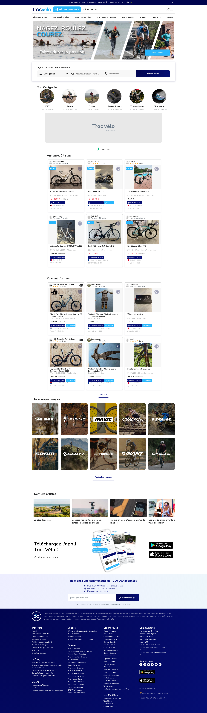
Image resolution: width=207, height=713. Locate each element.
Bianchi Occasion (110, 631)
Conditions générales (40, 636)
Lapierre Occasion (110, 658)
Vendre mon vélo (74, 634)
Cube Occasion (109, 647)
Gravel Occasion (74, 665)
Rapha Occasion (110, 672)
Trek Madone (108, 701)
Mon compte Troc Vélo (40, 634)
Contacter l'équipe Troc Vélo (42, 647)
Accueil (34, 631)
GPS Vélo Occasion (75, 690)
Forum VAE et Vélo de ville (149, 645)
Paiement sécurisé (74, 636)
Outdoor (157, 17)
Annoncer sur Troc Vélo (40, 685)
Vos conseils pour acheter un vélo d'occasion (152, 648)
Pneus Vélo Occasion (76, 684)
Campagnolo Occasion (112, 636)
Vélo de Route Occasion (77, 654)
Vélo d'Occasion (74, 649)
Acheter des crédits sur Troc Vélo (80, 639)
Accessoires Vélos (83, 17)
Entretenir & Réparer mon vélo (43, 676)
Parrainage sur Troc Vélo (148, 631)
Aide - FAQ (36, 650)
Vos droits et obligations (41, 645)
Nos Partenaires (38, 688)
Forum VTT (143, 642)
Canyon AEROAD (110, 706)
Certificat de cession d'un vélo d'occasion (47, 690)
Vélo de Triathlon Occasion (78, 657)
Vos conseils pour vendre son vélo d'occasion (152, 653)
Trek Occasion (109, 686)
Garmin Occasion (110, 653)
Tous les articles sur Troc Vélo (43, 662)
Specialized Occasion (111, 683)
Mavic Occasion (109, 664)
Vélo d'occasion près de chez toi (80, 651)
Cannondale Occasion (112, 639)
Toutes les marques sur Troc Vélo (116, 689)
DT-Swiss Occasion (111, 650)
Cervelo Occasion (110, 645)
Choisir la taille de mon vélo (42, 673)
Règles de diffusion (39, 639)
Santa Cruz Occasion (111, 675)
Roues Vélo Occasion (76, 682)
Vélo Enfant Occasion (76, 676)
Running (143, 17)
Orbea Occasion (109, 667)
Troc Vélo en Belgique (147, 634)
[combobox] (119, 73)
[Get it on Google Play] (161, 545)
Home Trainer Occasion (76, 693)
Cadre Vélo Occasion (75, 687)
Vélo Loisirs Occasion (76, 668)
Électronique (128, 17)
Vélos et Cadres (40, 17)
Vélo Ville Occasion (75, 671)
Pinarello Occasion (111, 670)
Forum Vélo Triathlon (147, 639)
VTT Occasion (73, 660)
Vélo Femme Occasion (76, 679)
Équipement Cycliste (106, 17)
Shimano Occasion (111, 681)
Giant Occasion (109, 656)
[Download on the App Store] (161, 554)
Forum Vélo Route (146, 636)
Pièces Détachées (61, 17)
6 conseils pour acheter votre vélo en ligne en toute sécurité (48, 666)
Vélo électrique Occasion (77, 662)
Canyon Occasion (110, 642)
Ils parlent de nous (39, 653)
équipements (111, 2)
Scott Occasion (109, 678)
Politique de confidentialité (42, 642)
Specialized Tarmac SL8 (112, 698)
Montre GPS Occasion (76, 673)
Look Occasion (109, 661)
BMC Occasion (109, 634)
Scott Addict (108, 704)
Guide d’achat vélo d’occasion (43, 670)
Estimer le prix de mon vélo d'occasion (82, 631)
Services (170, 17)
